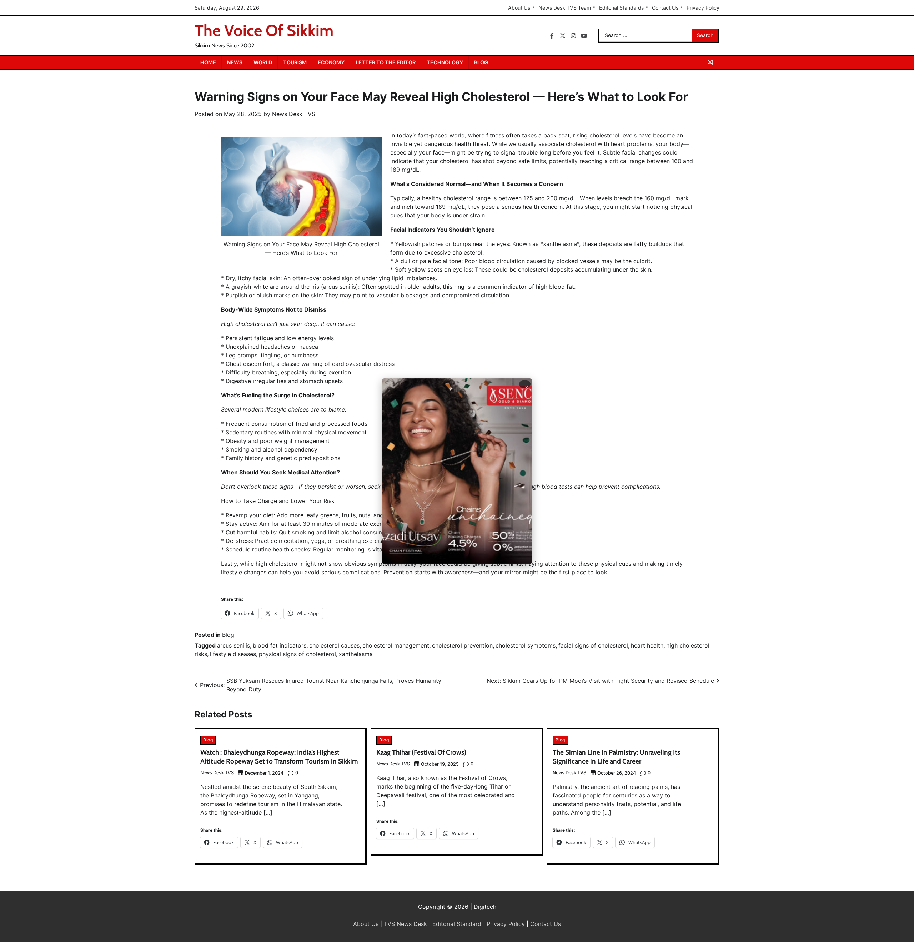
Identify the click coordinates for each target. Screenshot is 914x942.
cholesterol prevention (462, 645)
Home (208, 62)
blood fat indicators (279, 645)
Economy (331, 62)
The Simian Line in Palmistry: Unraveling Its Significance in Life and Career (616, 756)
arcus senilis (233, 645)
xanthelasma (356, 654)
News (234, 62)
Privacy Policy (703, 8)
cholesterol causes (334, 645)
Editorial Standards (621, 8)
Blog (481, 62)
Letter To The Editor (386, 62)
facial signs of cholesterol (593, 645)
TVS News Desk (405, 923)
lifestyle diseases (233, 654)
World (262, 62)
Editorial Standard (456, 923)
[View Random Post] (710, 62)
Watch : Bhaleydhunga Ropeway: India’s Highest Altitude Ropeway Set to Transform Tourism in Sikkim (279, 756)
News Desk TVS (293, 113)
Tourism (295, 62)
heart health (647, 645)
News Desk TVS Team (564, 8)
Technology (445, 62)
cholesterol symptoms (526, 645)
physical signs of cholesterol (297, 654)
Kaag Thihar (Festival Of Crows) (421, 752)
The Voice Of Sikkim (264, 30)
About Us (519, 8)
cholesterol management (395, 645)
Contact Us (665, 8)
